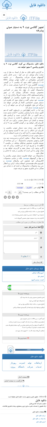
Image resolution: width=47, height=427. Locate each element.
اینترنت (22, 363)
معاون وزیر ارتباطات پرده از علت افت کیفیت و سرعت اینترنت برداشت (26, 322)
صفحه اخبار (22, 377)
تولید (29, 363)
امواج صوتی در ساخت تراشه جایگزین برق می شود (30, 211)
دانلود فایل (37, 5)
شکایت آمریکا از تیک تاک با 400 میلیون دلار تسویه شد (29, 331)
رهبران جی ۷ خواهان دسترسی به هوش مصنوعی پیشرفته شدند (27, 215)
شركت (30, 367)
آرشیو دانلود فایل (40, 422)
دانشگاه (21, 367)
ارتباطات (38, 363)
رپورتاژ (13, 363)
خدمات (39, 367)
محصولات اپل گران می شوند (36, 301)
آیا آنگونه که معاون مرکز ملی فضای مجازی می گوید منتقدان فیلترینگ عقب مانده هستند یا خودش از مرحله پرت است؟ (25, 326)
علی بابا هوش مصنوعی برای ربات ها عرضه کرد (32, 297)
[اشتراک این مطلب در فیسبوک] (13, 197)
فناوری (29, 187)
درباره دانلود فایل (40, 416)
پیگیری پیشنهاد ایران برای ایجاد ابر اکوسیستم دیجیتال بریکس (28, 307)
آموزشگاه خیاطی (38, 273)
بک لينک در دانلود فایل (39, 419)
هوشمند (40, 85)
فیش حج (41, 276)
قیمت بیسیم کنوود (37, 280)
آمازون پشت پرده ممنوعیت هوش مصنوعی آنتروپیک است (28, 218)
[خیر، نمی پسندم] (10, 192)
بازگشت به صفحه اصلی (13, 381)
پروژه (13, 367)
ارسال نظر (37, 262)
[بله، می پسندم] (20, 192)
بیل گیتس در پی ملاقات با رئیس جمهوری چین (31, 208)
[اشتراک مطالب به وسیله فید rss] (5, 197)
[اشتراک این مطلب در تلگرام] (17, 197)
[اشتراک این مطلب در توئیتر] (9, 197)
